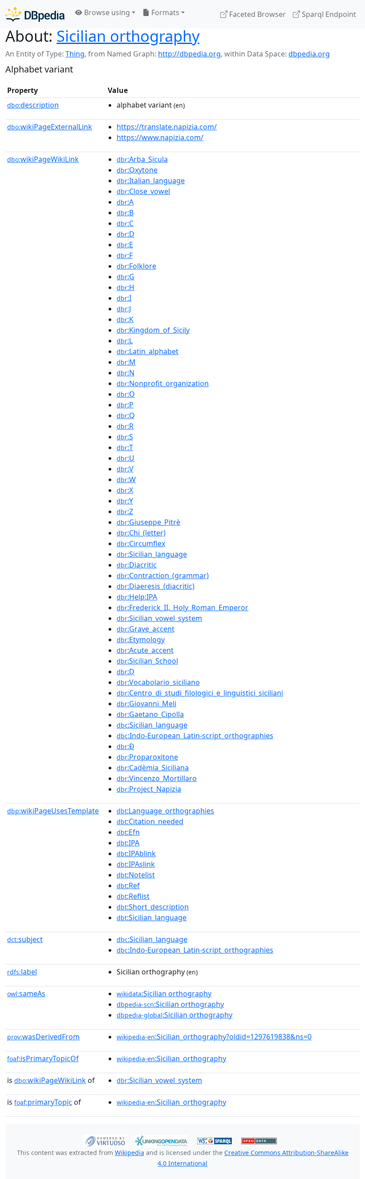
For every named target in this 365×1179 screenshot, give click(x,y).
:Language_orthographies (165, 811)
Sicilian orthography (128, 35)
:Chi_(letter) (141, 533)
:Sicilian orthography (164, 993)
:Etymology (141, 639)
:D (125, 234)
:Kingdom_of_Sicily (153, 330)
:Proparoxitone (147, 757)
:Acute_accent (145, 650)
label (22, 972)
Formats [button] (164, 12)
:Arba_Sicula (142, 159)
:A (125, 202)
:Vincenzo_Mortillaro (157, 778)
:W (126, 479)
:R (125, 426)
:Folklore (136, 266)
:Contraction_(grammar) (163, 575)
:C (125, 223)
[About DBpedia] (35, 14)
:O (126, 394)
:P (125, 405)
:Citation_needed (150, 821)
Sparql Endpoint (328, 14)
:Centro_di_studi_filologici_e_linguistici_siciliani (200, 693)
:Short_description (153, 907)
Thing (75, 54)
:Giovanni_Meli (146, 703)
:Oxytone (137, 170)
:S (125, 437)
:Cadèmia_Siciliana (153, 768)
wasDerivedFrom (43, 1037)
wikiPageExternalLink (49, 127)
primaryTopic (43, 1102)
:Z (125, 511)
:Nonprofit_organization (163, 383)
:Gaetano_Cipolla (150, 714)
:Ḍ (125, 671)
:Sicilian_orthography (171, 1058)
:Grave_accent (145, 629)
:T (125, 447)
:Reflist (133, 896)
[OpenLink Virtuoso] (105, 1140)
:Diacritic (137, 565)
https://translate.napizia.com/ (167, 127)
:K (125, 319)
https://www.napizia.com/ (160, 137)
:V (125, 469)
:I (124, 298)
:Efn (128, 832)
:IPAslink (136, 864)
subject (25, 939)
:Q (126, 415)
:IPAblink (136, 853)
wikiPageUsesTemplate (53, 811)
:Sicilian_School (147, 661)
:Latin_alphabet (147, 351)
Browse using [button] (106, 12)
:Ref (128, 885)
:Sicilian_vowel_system (159, 618)
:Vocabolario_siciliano (158, 682)
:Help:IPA (137, 597)
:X (125, 490)
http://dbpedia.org (189, 54)
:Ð (125, 746)
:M (126, 362)
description (33, 105)
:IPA (128, 843)
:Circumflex (141, 543)
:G (125, 277)
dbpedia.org (309, 54)
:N (125, 373)
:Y (125, 501)
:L (125, 341)
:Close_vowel (143, 191)
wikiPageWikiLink (43, 159)
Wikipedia (129, 1152)
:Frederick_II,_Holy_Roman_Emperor (182, 607)
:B (125, 212)
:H (125, 287)
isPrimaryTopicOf (43, 1058)
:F (125, 255)
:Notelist (136, 875)
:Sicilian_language (152, 554)
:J (124, 309)
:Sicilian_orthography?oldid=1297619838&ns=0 (214, 1037)
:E (125, 244)
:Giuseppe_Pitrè (148, 522)
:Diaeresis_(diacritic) (156, 586)
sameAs (26, 993)
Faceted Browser (256, 14)
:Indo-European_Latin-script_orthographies (195, 735)
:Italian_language (151, 180)
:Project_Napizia (149, 789)
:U (125, 458)
